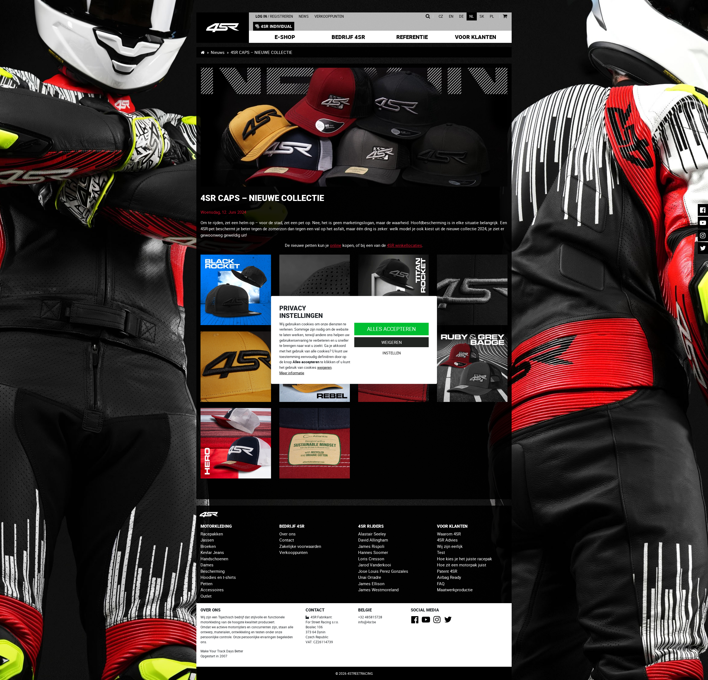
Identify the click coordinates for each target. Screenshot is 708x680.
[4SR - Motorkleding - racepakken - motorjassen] (203, 52)
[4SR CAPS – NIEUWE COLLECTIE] (223, 27)
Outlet (206, 596)
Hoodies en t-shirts (218, 577)
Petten (206, 583)
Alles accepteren (391, 328)
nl (471, 16)
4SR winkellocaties (404, 245)
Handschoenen (214, 558)
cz (441, 16)
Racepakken (212, 534)
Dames (207, 564)
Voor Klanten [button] (475, 37)
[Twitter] (449, 621)
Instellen (391, 353)
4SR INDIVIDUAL (276, 26)
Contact (286, 540)
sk (482, 16)
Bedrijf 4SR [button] (348, 37)
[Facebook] (416, 621)
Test (441, 552)
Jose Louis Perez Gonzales (383, 571)
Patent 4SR (447, 571)
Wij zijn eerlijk (450, 546)
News (304, 16)
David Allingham (373, 540)
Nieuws (218, 52)
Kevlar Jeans (212, 552)
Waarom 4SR (449, 534)
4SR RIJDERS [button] (371, 526)
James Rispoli (371, 546)
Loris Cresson (371, 558)
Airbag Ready (449, 577)
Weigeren (391, 342)
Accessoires (212, 589)
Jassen (207, 540)
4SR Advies (447, 540)
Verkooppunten (329, 16)
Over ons (287, 534)
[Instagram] (438, 621)
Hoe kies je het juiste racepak (464, 558)
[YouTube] (427, 621)
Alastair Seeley (372, 534)
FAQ (440, 583)
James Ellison (371, 583)
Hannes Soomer (373, 552)
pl (492, 16)
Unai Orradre (369, 577)
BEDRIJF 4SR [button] (291, 526)
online (335, 245)
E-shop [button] (285, 37)
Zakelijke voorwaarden (300, 546)
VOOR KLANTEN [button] (452, 526)
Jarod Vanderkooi (374, 564)
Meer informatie (291, 372)
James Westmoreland (378, 589)
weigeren (324, 367)
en (451, 16)
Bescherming (213, 571)
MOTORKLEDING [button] (216, 526)
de (461, 16)
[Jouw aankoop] (504, 16)
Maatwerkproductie (455, 589)
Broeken (208, 546)
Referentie (412, 37)
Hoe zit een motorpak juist (461, 564)
